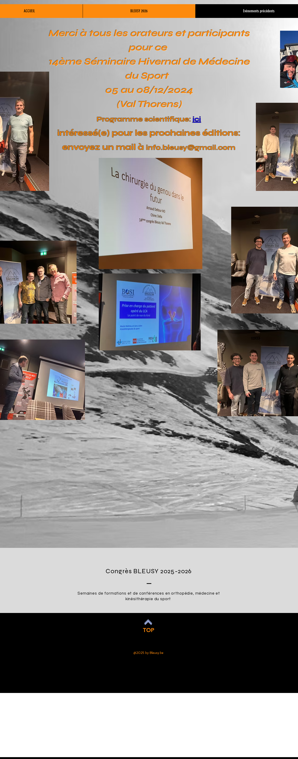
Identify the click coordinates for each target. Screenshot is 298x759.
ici (197, 119)
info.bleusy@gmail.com (190, 147)
